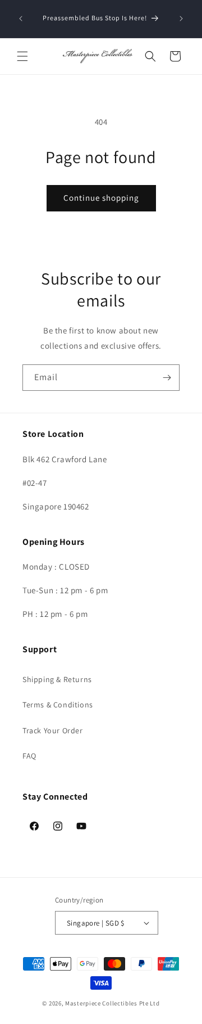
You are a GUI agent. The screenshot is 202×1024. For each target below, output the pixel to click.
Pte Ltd (149, 1003)
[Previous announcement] (20, 18)
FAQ (29, 756)
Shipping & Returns (57, 679)
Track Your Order (52, 730)
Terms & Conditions (57, 705)
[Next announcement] (181, 18)
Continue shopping (101, 197)
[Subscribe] (166, 377)
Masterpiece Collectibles (101, 1003)
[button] (22, 56)
